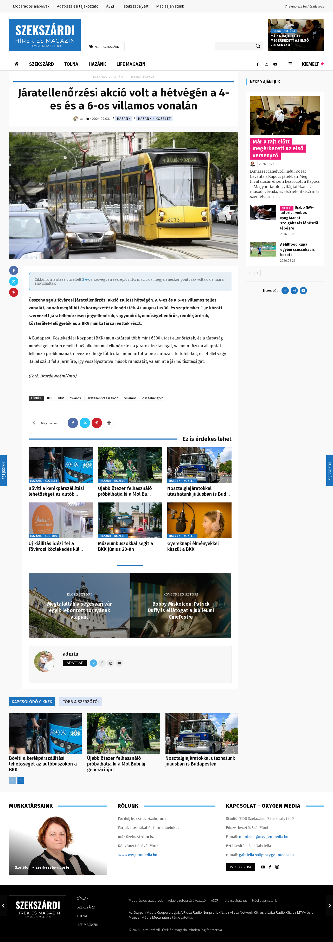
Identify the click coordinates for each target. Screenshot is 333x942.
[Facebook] (257, 64)
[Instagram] (266, 64)
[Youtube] (275, 64)
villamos (130, 398)
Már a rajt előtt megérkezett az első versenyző (290, 40)
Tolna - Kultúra (283, 31)
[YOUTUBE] (263, 867)
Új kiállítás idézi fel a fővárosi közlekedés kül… (56, 546)
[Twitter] (85, 423)
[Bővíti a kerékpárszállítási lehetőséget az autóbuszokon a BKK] (61, 465)
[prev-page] (12, 780)
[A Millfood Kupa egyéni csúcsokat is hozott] (263, 249)
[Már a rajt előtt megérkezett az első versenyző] (285, 115)
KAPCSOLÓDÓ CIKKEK (32, 701)
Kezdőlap (100, 77)
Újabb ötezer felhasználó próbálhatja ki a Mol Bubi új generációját (116, 764)
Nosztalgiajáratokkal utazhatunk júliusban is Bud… (198, 491)
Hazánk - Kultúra (43, 536)
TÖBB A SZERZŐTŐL (81, 701)
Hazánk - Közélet (154, 119)
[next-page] (20, 780)
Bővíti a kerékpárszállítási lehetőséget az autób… (56, 491)
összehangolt (152, 398)
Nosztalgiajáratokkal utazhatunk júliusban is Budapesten (200, 761)
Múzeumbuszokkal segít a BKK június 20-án (125, 546)
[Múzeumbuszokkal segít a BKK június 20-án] (130, 520)
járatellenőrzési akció (103, 398)
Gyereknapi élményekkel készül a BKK (193, 546)
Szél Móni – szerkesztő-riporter (43, 867)
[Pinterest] (97, 423)
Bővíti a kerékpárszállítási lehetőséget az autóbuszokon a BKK (43, 764)
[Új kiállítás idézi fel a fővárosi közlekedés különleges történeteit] (61, 520)
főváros (75, 398)
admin (71, 654)
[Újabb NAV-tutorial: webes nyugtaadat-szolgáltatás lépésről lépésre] (263, 212)
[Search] (258, 46)
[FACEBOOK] (270, 867)
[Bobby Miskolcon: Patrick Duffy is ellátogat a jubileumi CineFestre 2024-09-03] (329, 905)
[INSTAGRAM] (277, 867)
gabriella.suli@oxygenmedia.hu (266, 855)
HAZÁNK (118, 77)
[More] (109, 423)
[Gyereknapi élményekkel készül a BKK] (199, 520)
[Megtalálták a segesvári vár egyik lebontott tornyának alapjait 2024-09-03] (3, 905)
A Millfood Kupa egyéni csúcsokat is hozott (297, 249)
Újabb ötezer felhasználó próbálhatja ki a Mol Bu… (125, 491)
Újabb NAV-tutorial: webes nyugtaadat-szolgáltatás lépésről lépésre (299, 218)
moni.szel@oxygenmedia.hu (263, 837)
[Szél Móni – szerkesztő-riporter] (58, 845)
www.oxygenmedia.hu (137, 855)
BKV (61, 398)
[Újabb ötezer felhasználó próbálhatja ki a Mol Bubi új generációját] (130, 465)
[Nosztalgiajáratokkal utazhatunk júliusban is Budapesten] (199, 465)
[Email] (93, 663)
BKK (50, 398)
